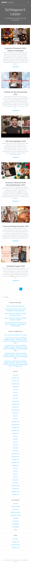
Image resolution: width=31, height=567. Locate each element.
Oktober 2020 (15, 488)
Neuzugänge (15, 524)
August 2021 (15, 465)
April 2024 (15, 395)
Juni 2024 (15, 389)
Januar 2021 (15, 483)
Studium (16, 530)
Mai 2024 (15, 392)
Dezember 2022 (15, 421)
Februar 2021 (15, 480)
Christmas (15, 503)
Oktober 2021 (15, 459)
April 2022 (15, 445)
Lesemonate (15, 521)
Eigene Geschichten (15, 512)
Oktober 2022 (15, 427)
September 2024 (16, 383)
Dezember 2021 (15, 453)
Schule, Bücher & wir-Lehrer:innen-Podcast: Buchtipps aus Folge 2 (15, 356)
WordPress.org (15, 547)
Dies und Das (15, 509)
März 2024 (15, 398)
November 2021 (15, 456)
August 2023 (15, 413)
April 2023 (15, 418)
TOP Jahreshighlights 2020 (15, 141)
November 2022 (15, 424)
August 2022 (15, 433)
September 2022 (16, 430)
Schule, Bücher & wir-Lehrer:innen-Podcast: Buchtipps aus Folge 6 (15, 348)
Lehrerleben (15, 518)
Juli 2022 (15, 436)
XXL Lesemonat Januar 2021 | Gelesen (17, 335)
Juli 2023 (15, 416)
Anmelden (15, 539)
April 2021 (15, 477)
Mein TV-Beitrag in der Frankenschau (16, 306)
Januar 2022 (15, 450)
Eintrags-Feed (15, 542)
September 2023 (16, 410)
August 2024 (15, 386)
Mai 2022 (15, 442)
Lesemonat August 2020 (15, 266)
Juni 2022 (15, 439)
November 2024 (15, 378)
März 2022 (15, 448)
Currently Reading (15, 506)
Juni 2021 (15, 471)
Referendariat (15, 527)
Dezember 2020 (15, 485)
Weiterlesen (15, 66)
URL (5, 335)
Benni (7, 2)
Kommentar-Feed (15, 544)
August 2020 (15, 494)
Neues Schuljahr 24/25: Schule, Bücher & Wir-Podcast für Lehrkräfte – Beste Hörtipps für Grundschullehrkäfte (15, 324)
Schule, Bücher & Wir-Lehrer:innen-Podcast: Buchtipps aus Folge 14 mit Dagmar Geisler (15, 364)
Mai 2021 (15, 474)
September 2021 (16, 462)
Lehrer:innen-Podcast (15, 515)
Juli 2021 (15, 468)
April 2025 (15, 375)
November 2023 (15, 404)
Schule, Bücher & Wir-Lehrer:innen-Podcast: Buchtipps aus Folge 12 (15, 341)
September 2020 (16, 491)
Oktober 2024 (15, 381)
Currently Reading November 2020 (15, 226)
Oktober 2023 (15, 407)
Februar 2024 (15, 401)
